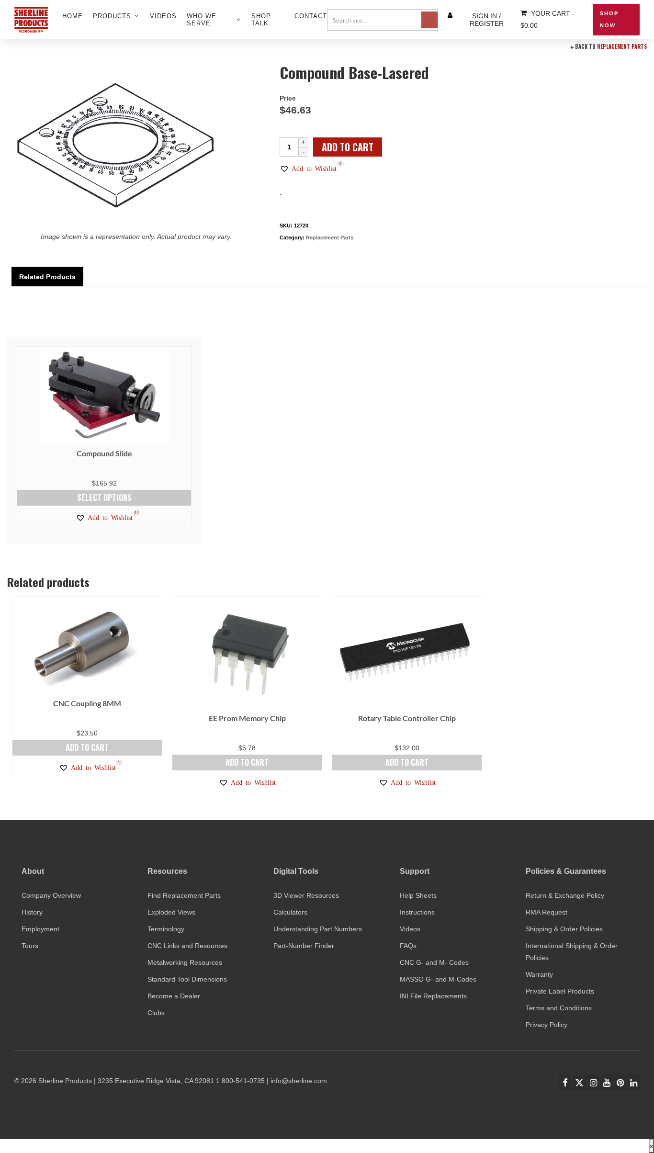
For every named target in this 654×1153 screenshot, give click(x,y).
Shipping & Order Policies (564, 929)
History (32, 912)
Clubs (156, 1013)
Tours (30, 946)
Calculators (290, 912)
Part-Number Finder (303, 946)
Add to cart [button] (87, 747)
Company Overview (51, 895)
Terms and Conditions (559, 1008)
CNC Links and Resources (187, 946)
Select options (104, 497)
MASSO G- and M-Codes (438, 979)
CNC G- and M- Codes (434, 962)
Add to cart (347, 147)
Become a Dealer (173, 996)
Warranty (539, 974)
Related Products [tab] (47, 277)
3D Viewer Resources (306, 895)
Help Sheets (418, 895)
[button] (308, 168)
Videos (410, 929)
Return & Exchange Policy (565, 895)
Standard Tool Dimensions (187, 979)
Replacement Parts (622, 46)
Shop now (609, 19)
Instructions (417, 912)
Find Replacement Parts (184, 895)
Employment (40, 929)
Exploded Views (171, 912)
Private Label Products (560, 991)
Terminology (165, 929)
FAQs (408, 946)
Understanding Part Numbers (317, 929)
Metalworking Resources (184, 962)
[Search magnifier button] (429, 19)
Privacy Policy (546, 1025)
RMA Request (546, 912)
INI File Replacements (433, 996)
